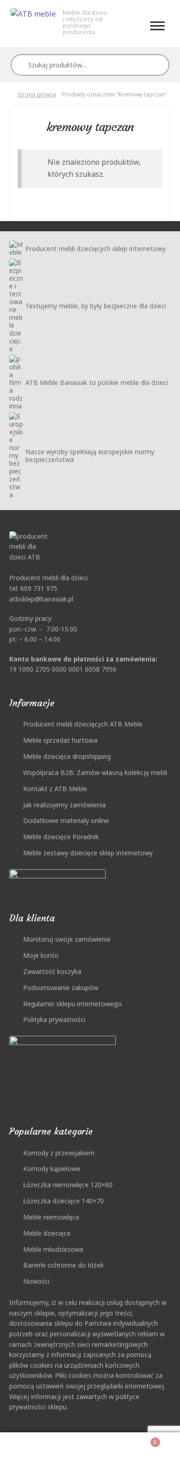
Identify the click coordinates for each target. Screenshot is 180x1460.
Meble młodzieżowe (53, 1249)
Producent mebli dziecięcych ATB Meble (83, 724)
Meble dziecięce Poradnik (61, 836)
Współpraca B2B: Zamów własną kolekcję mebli (95, 772)
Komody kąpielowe (51, 1168)
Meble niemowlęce (51, 1217)
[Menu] (157, 25)
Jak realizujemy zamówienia (64, 804)
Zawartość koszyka (52, 971)
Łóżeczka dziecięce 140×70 (63, 1200)
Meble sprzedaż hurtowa (60, 740)
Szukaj (158, 64)
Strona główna (37, 94)
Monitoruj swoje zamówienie (67, 939)
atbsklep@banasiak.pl (41, 599)
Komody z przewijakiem (59, 1152)
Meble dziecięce (47, 1233)
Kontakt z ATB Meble (55, 788)
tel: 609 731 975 (33, 588)
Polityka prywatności (54, 1019)
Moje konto (41, 955)
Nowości (36, 1281)
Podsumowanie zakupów (60, 987)
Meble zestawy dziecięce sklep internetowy (88, 852)
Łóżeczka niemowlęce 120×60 (68, 1184)
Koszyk (138, 1439)
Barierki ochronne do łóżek (63, 1265)
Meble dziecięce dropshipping (67, 756)
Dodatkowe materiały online (66, 820)
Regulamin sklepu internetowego (72, 1003)
